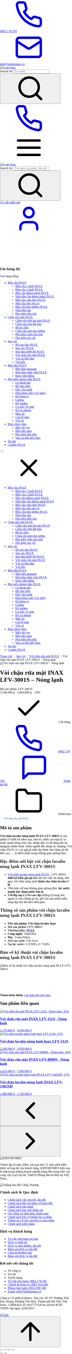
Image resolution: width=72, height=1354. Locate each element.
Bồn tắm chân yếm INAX (31, 372)
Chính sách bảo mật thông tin (25, 1210)
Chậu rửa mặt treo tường (30, 331)
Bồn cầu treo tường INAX (31, 306)
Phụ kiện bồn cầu (25, 313)
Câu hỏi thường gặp (20, 1252)
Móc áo (20, 413)
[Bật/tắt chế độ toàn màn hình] (5, 1349)
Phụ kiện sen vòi (25, 337)
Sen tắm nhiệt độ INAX (29, 351)
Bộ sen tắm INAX (26, 344)
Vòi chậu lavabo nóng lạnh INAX (29, 874)
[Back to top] (30, 1332)
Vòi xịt (19, 420)
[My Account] (29, 232)
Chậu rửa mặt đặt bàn (28, 324)
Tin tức (12, 441)
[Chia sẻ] (9, 1349)
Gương (19, 400)
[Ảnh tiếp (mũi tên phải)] (5, 1353)
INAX (30, 930)
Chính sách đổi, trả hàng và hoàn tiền (30, 1203)
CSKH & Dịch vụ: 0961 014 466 (28, 1284)
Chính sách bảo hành (20, 1206)
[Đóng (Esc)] (13, 1349)
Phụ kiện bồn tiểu (26, 434)
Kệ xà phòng (23, 410)
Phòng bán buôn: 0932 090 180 (27, 1288)
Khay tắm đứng (24, 375)
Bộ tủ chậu (22, 327)
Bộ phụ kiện (22, 386)
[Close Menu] (29, 481)
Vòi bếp (20, 362)
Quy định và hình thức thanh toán (28, 1213)
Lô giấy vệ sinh (24, 406)
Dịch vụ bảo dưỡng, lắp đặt (24, 1245)
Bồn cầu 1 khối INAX (29, 286)
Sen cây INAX (24, 348)
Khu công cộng (17, 424)
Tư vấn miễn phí (10, 202)
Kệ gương (21, 403)
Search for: (6, 71)
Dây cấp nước (23, 389)
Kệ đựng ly (22, 396)
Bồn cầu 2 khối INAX (29, 289)
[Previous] (30, 1111)
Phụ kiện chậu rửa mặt (29, 334)
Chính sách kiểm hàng (21, 1223)
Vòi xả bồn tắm (24, 358)
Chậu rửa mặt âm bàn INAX (32, 320)
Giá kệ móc (22, 417)
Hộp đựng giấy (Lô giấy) (30, 393)
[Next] (30, 1141)
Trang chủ (6, 656)
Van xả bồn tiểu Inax (28, 437)
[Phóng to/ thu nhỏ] (1, 1349)
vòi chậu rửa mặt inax (37, 995)
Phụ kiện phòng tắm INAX (24, 379)
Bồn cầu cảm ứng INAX (30, 300)
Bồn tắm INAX (17, 365)
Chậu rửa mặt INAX (20, 317)
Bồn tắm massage (26, 368)
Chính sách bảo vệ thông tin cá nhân (30, 1217)
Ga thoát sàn (23, 382)
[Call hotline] (29, 131)
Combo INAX (16, 444)
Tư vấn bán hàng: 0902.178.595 (27, 1281)
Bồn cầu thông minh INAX (32, 293)
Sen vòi (12, 341)
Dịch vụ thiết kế (17, 1242)
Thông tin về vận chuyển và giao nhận (31, 1220)
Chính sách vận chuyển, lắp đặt (27, 1199)
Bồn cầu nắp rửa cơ (27, 303)
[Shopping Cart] (29, 261)
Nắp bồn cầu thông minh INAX (34, 296)
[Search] (30, 88)
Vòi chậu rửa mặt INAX (30, 355)
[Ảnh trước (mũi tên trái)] (1, 1353)
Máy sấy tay (22, 427)
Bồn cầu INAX (17, 282)
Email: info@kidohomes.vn (24, 1291)
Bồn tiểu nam (23, 431)
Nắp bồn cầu (23, 310)
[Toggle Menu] (29, 161)
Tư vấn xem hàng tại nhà (23, 1238)
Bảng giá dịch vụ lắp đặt (22, 1249)
